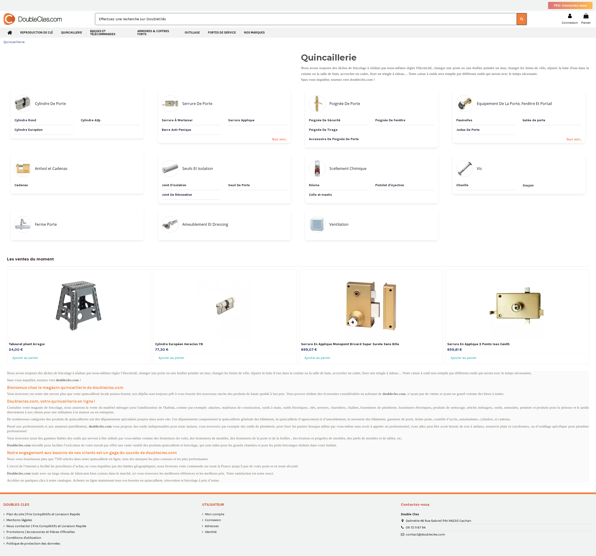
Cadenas (21, 185)
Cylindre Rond (25, 120)
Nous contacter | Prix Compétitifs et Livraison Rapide (46, 526)
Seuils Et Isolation (197, 168)
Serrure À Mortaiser (177, 120)
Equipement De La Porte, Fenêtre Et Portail (514, 103)
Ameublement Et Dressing (205, 224)
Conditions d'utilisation (23, 538)
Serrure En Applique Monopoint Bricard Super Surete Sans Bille (350, 344)
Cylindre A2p (90, 120)
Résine (314, 185)
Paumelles (464, 120)
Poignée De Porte (344, 103)
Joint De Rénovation (177, 195)
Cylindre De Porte (50, 103)
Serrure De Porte (197, 103)
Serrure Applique (241, 120)
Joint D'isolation (174, 185)
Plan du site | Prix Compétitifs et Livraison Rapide (43, 514)
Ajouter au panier (25, 358)
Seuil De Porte (239, 185)
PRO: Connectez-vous (570, 5)
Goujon (528, 185)
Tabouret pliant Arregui (27, 344)
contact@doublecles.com (425, 534)
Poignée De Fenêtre (390, 120)
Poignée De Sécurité (324, 120)
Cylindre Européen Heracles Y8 (179, 344)
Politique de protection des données (33, 544)
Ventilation (339, 224)
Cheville (462, 185)
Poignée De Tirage (323, 130)
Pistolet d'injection (389, 185)
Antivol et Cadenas (51, 168)
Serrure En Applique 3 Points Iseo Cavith (478, 344)
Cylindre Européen (28, 130)
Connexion (213, 520)
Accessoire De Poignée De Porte (334, 139)
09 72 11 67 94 (416, 527)
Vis (479, 168)
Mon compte (214, 514)
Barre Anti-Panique (176, 130)
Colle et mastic (320, 195)
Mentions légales (19, 520)
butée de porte (534, 120)
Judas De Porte (468, 130)
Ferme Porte (46, 224)
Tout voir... (279, 139)
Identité (211, 532)
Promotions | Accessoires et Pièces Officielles (40, 532)
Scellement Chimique (347, 168)
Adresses (212, 526)
